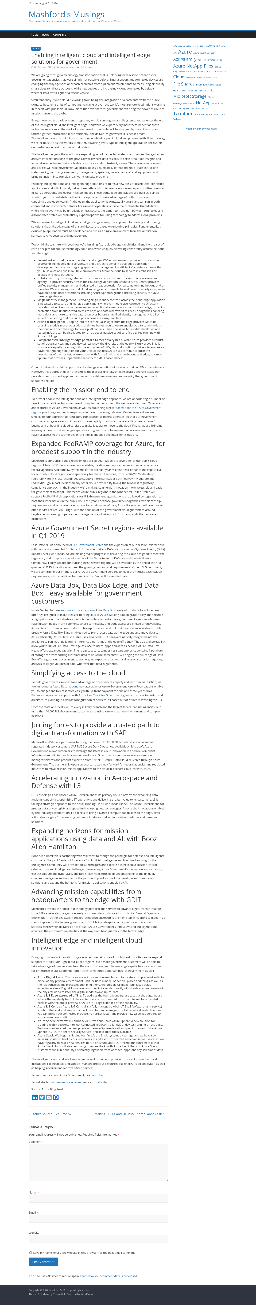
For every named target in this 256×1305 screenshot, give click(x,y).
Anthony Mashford (66, 67)
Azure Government (69, 1082)
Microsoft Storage (189, 96)
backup (218, 67)
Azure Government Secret (86, 545)
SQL (207, 108)
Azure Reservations (65, 686)
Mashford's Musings (66, 14)
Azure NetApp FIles (193, 66)
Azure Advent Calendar (204, 53)
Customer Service (194, 77)
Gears (176, 90)
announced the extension (77, 610)
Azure (36, 48)
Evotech (207, 77)
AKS (180, 46)
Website (34, 1233)
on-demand (217, 103)
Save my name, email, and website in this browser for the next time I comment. (84, 1253)
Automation (213, 45)
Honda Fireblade (189, 91)
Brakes (182, 71)
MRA (192, 103)
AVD (223, 46)
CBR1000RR (191, 71)
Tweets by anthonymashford (200, 128)
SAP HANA (195, 108)
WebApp (177, 119)
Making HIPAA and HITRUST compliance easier (131, 1114)
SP (203, 108)
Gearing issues (214, 85)
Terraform (183, 113)
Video (222, 114)
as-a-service (188, 46)
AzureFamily (184, 59)
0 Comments (86, 67)
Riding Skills (184, 108)
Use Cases (213, 114)
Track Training (201, 114)
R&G (175, 108)
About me (59, 34)
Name (34, 1192)
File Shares (184, 84)
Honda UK (203, 91)
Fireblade (201, 84)
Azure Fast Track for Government (100, 695)
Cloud (178, 77)
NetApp (203, 103)
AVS (175, 53)
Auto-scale (200, 46)
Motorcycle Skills (181, 103)
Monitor (211, 97)
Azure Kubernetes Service (210, 60)
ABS (175, 46)
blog (100, 1075)
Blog (45, 34)
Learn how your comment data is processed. (108, 1276)
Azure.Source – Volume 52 (50, 1114)
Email (33, 1212)
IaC (212, 90)
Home (34, 34)
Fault (215, 77)
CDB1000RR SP (219, 71)
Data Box (109, 610)
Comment (36, 1142)
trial (97, 1082)
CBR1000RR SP (204, 71)
